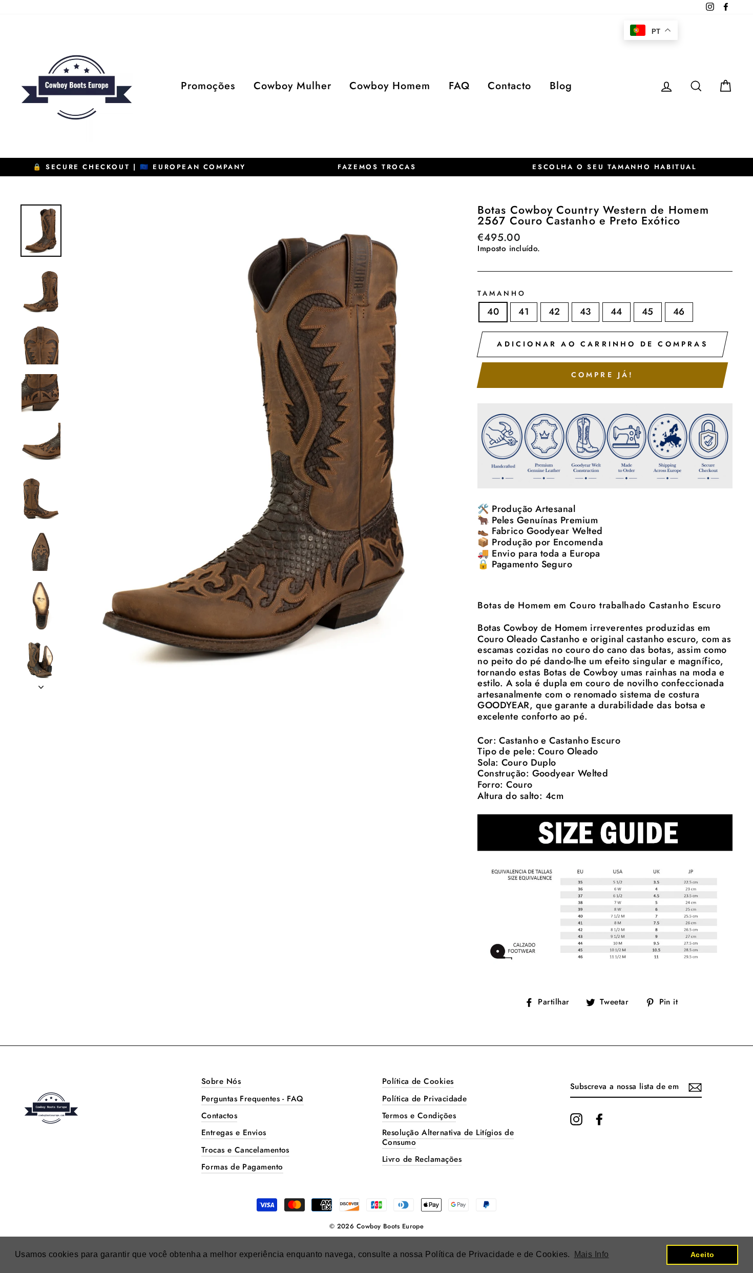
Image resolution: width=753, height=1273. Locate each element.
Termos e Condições (419, 1115)
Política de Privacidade (424, 1098)
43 (585, 311)
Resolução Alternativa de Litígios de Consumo (448, 1137)
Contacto (509, 85)
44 (616, 311)
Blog (561, 85)
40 (493, 311)
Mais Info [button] (591, 1254)
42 (554, 311)
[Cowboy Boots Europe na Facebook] (599, 1119)
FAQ (459, 85)
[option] (139, 167)
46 (679, 311)
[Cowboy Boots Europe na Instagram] (576, 1119)
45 (648, 311)
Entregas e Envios (233, 1132)
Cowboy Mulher (292, 85)
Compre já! (602, 374)
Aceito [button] (703, 1254)
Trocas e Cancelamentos (245, 1150)
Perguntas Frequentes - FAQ (252, 1098)
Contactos (219, 1115)
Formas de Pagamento (242, 1167)
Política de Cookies (418, 1081)
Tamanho (501, 294)
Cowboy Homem (389, 85)
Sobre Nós (221, 1081)
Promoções (208, 85)
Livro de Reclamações (422, 1159)
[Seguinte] (40, 684)
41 (523, 311)
